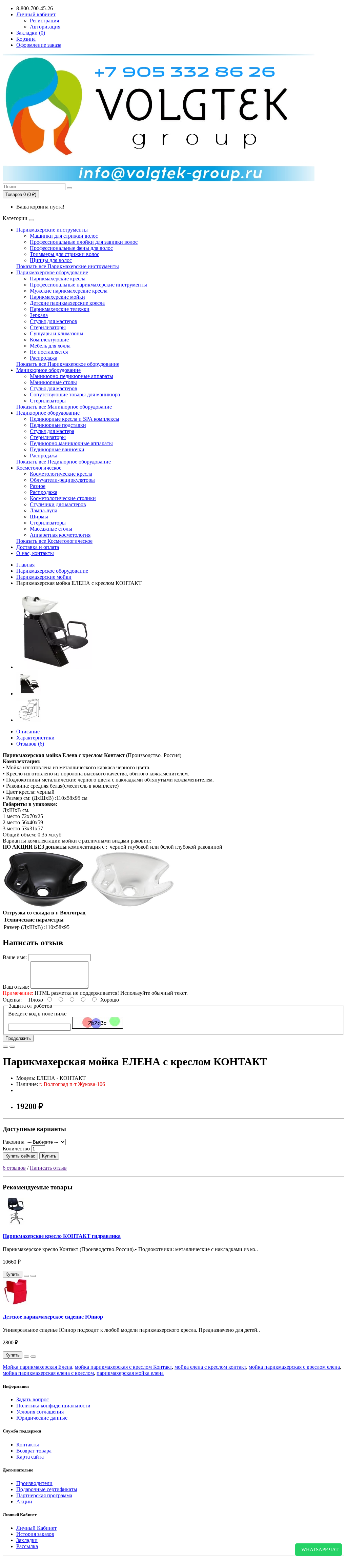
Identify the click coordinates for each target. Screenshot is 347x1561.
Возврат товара (34, 1451)
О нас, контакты (35, 553)
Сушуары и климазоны (56, 333)
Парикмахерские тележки (59, 309)
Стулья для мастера (52, 431)
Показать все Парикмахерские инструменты (67, 266)
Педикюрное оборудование (48, 413)
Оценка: (12, 1000)
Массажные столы (51, 529)
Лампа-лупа (43, 510)
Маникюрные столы (53, 382)
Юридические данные (41, 1418)
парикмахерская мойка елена (130, 1373)
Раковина (13, 1142)
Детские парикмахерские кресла (67, 303)
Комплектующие (49, 339)
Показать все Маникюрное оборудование (64, 407)
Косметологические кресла (61, 474)
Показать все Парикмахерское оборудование (67, 364)
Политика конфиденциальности (53, 1405)
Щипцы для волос (51, 260)
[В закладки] (5, 1047)
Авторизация (45, 26)
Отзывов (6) (30, 744)
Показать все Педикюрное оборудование (63, 462)
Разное (37, 486)
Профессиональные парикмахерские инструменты (88, 285)
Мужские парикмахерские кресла (68, 291)
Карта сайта (30, 1457)
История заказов (35, 1534)
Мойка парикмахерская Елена (37, 1367)
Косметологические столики (63, 498)
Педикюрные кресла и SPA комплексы (74, 419)
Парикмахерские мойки (57, 297)
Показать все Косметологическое (54, 541)
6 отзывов (14, 1168)
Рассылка (27, 1546)
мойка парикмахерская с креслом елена (294, 1367)
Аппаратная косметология (60, 535)
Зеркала (39, 315)
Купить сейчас (20, 1156)
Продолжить (18, 1038)
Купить (49, 1156)
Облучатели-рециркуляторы (62, 480)
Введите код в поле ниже (37, 1013)
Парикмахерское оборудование (52, 272)
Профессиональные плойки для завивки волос (84, 242)
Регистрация (44, 20)
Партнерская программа (44, 1495)
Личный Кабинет (36, 1528)
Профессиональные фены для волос (71, 248)
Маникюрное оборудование (48, 370)
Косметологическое (38, 468)
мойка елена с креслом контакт (210, 1367)
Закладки (27, 1540)
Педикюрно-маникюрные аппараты (71, 443)
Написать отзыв (48, 1168)
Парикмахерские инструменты (52, 230)
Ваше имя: (15, 957)
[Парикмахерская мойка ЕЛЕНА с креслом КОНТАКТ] (55, 667)
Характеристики (35, 737)
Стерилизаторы (48, 327)
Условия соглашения (40, 1412)
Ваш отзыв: (16, 987)
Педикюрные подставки (58, 425)
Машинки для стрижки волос (64, 236)
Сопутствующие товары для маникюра (75, 394)
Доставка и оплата (37, 547)
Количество (16, 1148)
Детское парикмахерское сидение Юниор (53, 1317)
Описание (28, 731)
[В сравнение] (12, 1047)
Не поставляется (49, 352)
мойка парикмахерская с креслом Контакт (123, 1367)
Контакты (27, 1444)
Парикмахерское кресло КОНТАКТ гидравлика (62, 1236)
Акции (24, 1501)
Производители (34, 1483)
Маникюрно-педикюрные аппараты (71, 376)
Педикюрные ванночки (57, 449)
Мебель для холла (50, 346)
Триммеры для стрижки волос (64, 254)
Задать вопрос (32, 1399)
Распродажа (43, 358)
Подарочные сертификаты (46, 1489)
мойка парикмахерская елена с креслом (48, 1373)
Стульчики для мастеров (58, 504)
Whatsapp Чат (319, 1549)
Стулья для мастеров (53, 321)
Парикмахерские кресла (57, 278)
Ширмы (39, 516)
